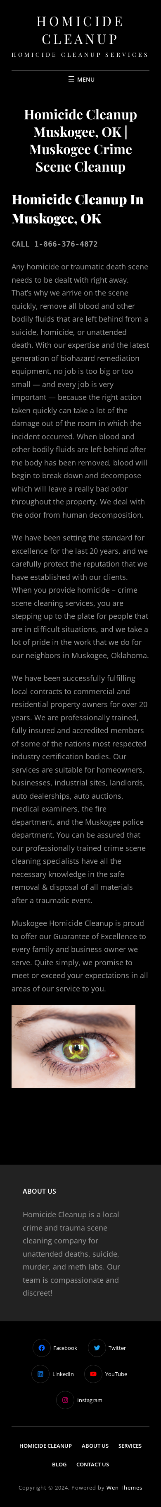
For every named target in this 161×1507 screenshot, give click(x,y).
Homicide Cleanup (80, 29)
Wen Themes (124, 1487)
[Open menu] (80, 79)
